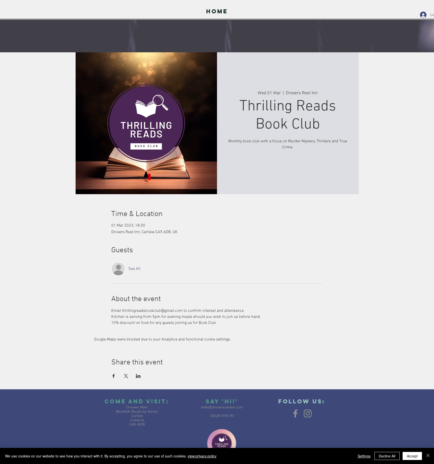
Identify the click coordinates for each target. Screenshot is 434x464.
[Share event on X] (126, 376)
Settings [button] (364, 455)
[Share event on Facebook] (113, 376)
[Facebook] (295, 413)
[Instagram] (307, 413)
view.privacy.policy (202, 455)
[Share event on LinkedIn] (138, 376)
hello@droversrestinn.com (222, 407)
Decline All (387, 455)
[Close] (428, 456)
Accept (412, 455)
